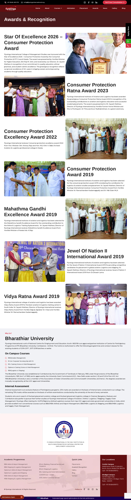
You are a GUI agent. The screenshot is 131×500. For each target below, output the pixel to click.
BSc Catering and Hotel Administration (52, 472)
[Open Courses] (61, 8)
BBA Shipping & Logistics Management (17, 467)
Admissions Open (8, 497)
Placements (76, 464)
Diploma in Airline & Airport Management (18, 470)
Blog (73, 473)
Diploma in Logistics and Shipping (15, 473)
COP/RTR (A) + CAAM (46, 475)
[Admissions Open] (22, 497)
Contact (74, 476)
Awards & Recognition (79, 467)
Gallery (74, 470)
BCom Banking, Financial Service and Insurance (51, 465)
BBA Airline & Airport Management (16, 464)
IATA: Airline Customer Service (49, 478)
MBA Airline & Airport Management (16, 476)
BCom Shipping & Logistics (48, 469)
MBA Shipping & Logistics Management (17, 479)
